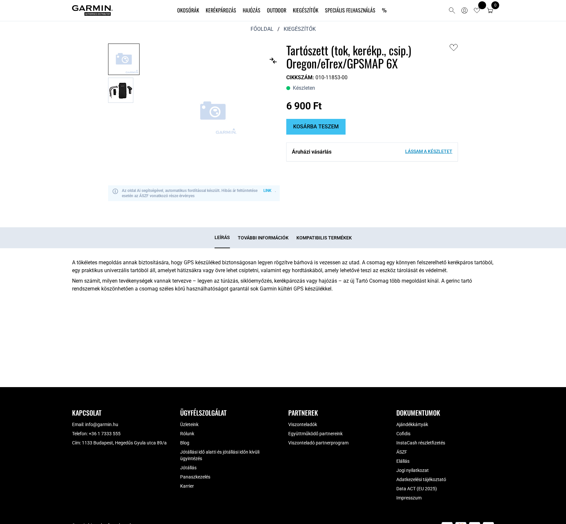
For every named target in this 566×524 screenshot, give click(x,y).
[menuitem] (188, 10)
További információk (263, 237)
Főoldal (262, 29)
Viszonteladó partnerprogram (318, 442)
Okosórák (188, 10)
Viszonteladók (302, 424)
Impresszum (409, 497)
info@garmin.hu (101, 424)
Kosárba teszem (316, 126)
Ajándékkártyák (412, 424)
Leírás (222, 237)
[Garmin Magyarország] (92, 10)
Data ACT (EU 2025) (416, 488)
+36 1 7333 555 (105, 433)
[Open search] (452, 10)
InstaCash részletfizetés (420, 442)
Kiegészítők (305, 10)
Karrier (187, 486)
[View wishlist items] (477, 10)
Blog (184, 442)
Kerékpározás (221, 10)
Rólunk (187, 433)
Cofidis (403, 433)
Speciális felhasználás (350, 10)
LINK (267, 190)
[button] (490, 10)
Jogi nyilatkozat (412, 470)
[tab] (222, 237)
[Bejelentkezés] (464, 10)
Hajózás (251, 10)
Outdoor (276, 10)
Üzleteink (189, 424)
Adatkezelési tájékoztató (421, 479)
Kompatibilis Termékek (324, 237)
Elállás (402, 461)
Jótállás (188, 467)
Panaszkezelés (195, 476)
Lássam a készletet (428, 151)
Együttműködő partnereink (315, 433)
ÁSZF (401, 452)
